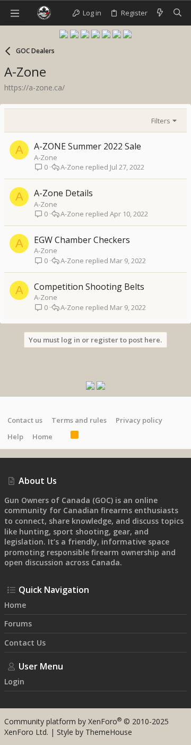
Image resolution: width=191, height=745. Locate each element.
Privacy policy (139, 420)
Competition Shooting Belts (89, 286)
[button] (14, 12)
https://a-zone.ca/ (34, 87)
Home (42, 436)
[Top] (61, 436)
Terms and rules (79, 420)
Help (15, 436)
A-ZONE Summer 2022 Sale (87, 146)
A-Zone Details (63, 193)
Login (14, 681)
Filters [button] (160, 120)
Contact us (24, 420)
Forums (18, 623)
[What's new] (160, 13)
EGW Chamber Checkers (82, 240)
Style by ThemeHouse (94, 732)
